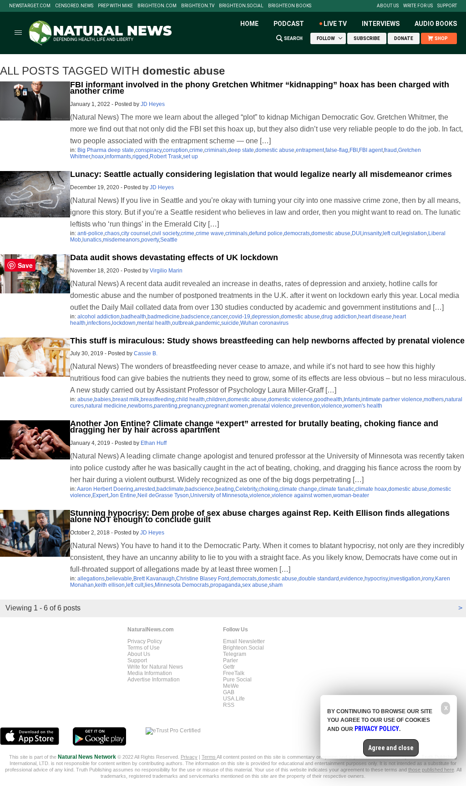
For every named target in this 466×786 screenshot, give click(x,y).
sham (276, 585)
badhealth (133, 316)
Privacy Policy (144, 641)
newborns (140, 406)
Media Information (149, 673)
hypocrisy (376, 578)
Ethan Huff (154, 443)
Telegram (234, 654)
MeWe (231, 686)
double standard (319, 578)
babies (102, 399)
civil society (165, 233)
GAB (228, 692)
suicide (230, 323)
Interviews (381, 23)
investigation (404, 578)
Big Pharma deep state (105, 150)
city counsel (135, 233)
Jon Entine (123, 495)
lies (149, 585)
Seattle (168, 240)
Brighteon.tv (197, 6)
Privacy (189, 757)
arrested (145, 489)
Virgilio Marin (166, 270)
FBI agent (371, 150)
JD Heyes (153, 104)
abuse (85, 399)
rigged (140, 156)
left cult (391, 233)
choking (268, 489)
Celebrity (246, 489)
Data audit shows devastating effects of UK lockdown (174, 257)
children (216, 399)
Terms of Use (143, 648)
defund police (266, 233)
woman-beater (351, 495)
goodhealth (328, 399)
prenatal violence (270, 406)
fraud (390, 150)
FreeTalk (233, 673)
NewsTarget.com (30, 6)
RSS (228, 705)
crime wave (210, 233)
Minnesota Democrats (182, 585)
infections (99, 323)
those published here (431, 769)
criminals (215, 150)
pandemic (207, 323)
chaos (112, 233)
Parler (230, 660)
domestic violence (290, 399)
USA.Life (234, 698)
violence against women (302, 495)
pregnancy (192, 406)
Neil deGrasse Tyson (163, 495)
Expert (100, 495)
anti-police (90, 233)
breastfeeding (158, 399)
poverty (150, 240)
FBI (354, 150)
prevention (307, 406)
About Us (388, 6)
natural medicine (106, 406)
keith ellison (110, 585)
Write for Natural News (155, 667)
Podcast (289, 23)
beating (224, 489)
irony (428, 578)
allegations (91, 578)
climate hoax (371, 489)
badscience (195, 316)
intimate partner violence (391, 399)
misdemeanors (121, 240)
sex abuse (255, 585)
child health (190, 399)
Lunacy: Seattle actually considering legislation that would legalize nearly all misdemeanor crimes (261, 174)
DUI (356, 233)
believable (119, 578)
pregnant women (227, 406)
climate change (298, 489)
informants (118, 156)
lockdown (124, 323)
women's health (363, 406)
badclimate (170, 489)
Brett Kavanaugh (154, 578)
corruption (175, 150)
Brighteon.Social (241, 6)
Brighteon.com (157, 6)
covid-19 (239, 316)
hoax (97, 156)
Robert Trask (166, 156)
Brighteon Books (289, 6)
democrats (297, 233)
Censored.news (74, 6)
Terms (209, 757)
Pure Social (237, 679)
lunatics (91, 240)
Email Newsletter (244, 641)
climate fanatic (336, 489)
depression (265, 316)
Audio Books (436, 23)
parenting (165, 406)
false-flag (336, 150)
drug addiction (339, 316)
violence (331, 406)
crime (196, 150)
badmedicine (163, 316)
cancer (219, 316)
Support (447, 6)
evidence (351, 578)
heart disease (375, 316)
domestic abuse (274, 150)
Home (249, 23)
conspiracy (148, 150)
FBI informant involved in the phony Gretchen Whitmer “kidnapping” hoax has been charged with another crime (259, 88)
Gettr (229, 667)
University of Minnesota (219, 495)
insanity (372, 233)
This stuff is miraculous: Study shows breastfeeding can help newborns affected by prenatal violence (267, 340)
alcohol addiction (98, 316)
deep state (241, 150)
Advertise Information (153, 679)
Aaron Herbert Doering (105, 489)
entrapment (310, 150)
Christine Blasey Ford (202, 578)
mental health (154, 323)
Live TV (335, 23)
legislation (414, 233)
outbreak (183, 323)
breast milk (125, 399)
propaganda (225, 585)
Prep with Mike (115, 6)
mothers (434, 399)
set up (190, 156)
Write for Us (418, 6)
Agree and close (391, 747)
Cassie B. (145, 353)
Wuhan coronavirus (264, 323)
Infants (352, 399)
